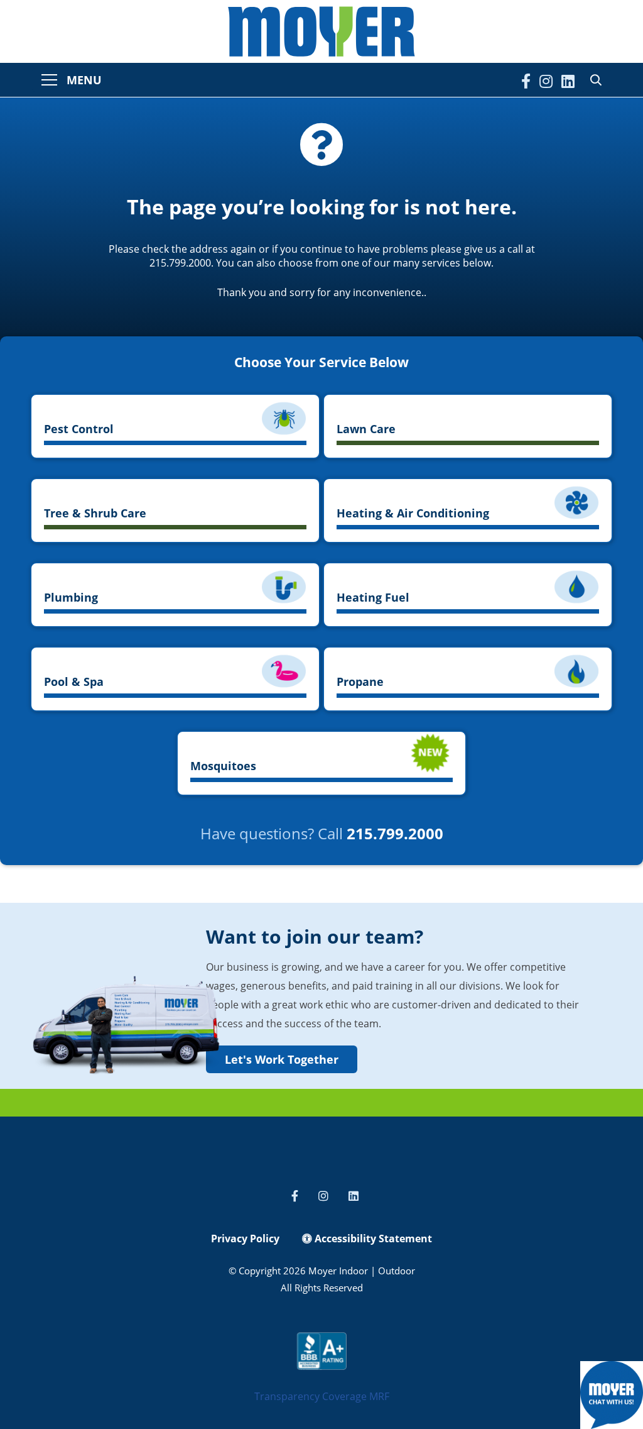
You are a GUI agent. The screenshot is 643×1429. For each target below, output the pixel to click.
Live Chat (611, 1395)
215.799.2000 (395, 833)
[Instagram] (546, 81)
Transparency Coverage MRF (321, 1396)
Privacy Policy (245, 1238)
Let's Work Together (281, 1059)
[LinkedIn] (568, 81)
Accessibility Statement (372, 1238)
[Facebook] (526, 81)
